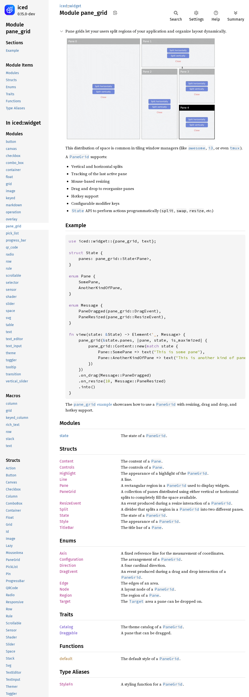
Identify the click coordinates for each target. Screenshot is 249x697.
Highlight (68, 473)
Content (66, 461)
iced (23, 7)
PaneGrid (68, 491)
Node (64, 589)
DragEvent (69, 571)
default (66, 658)
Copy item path (115, 13)
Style (64, 521)
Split (64, 509)
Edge (64, 583)
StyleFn (66, 684)
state (64, 435)
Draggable (69, 633)
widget (75, 6)
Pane (64, 485)
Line (63, 479)
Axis (63, 553)
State (64, 515)
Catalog (66, 627)
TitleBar (67, 527)
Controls (67, 467)
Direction (68, 565)
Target (65, 601)
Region (66, 595)
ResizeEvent (70, 503)
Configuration (71, 559)
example (93, 404)
